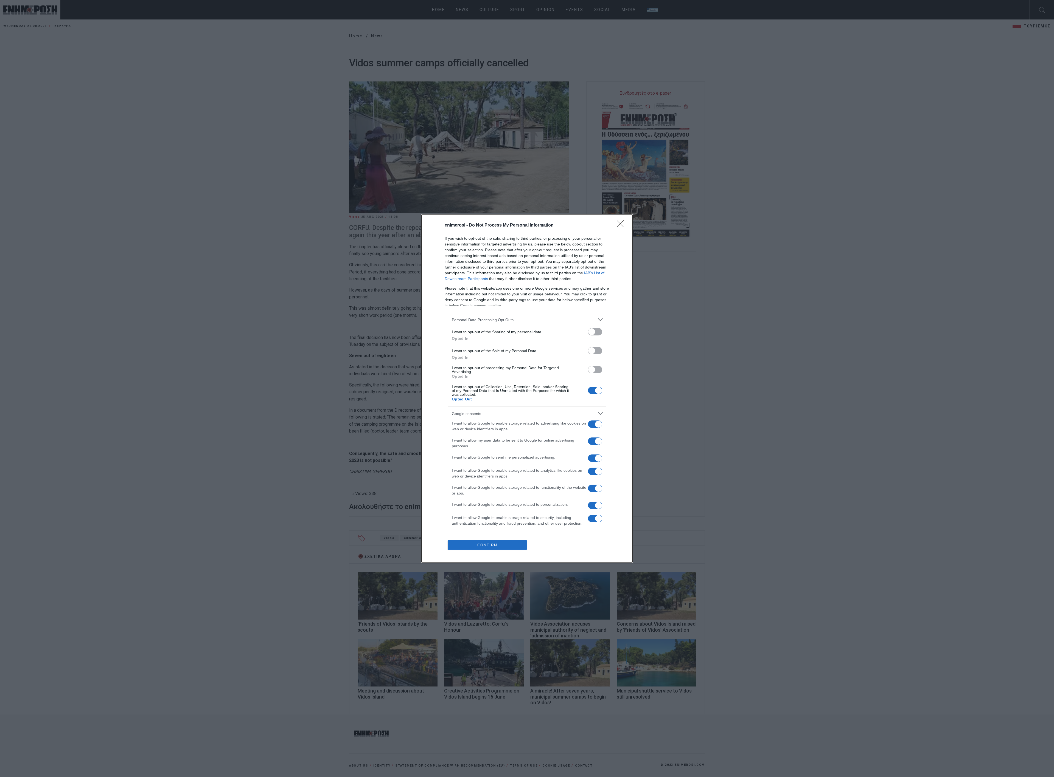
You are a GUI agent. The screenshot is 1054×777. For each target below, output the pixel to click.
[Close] (622, 225)
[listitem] (527, 320)
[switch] (595, 331)
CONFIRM (487, 545)
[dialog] (527, 388)
